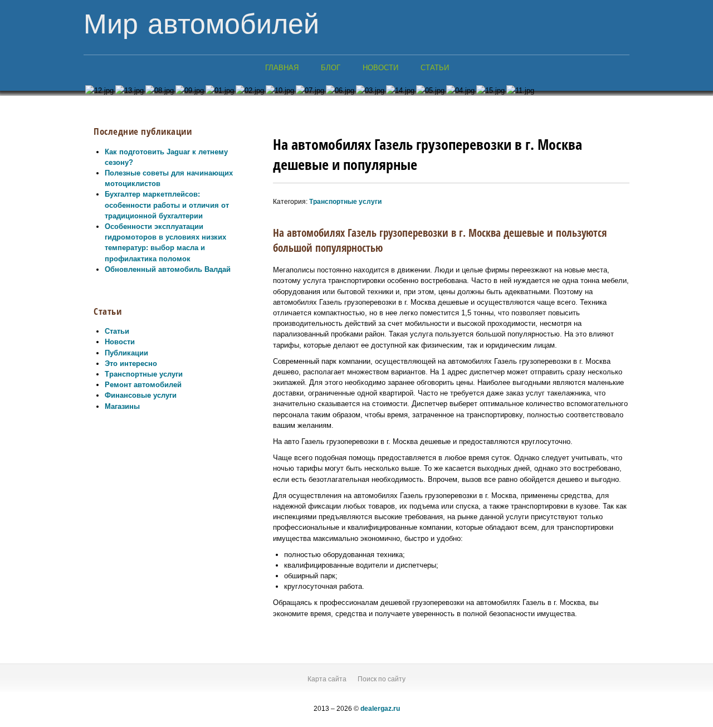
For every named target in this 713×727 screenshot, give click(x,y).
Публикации (126, 353)
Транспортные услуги (144, 374)
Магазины (122, 406)
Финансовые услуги (141, 395)
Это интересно (131, 363)
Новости (380, 68)
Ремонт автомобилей (143, 384)
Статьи (435, 68)
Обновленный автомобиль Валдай (168, 269)
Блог (330, 68)
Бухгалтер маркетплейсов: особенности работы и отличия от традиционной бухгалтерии (167, 204)
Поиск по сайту (382, 679)
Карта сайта (326, 679)
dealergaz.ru (380, 708)
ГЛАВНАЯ (282, 68)
